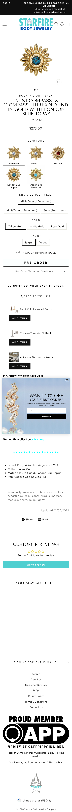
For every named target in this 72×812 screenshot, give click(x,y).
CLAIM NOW (46, 416)
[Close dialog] (67, 380)
